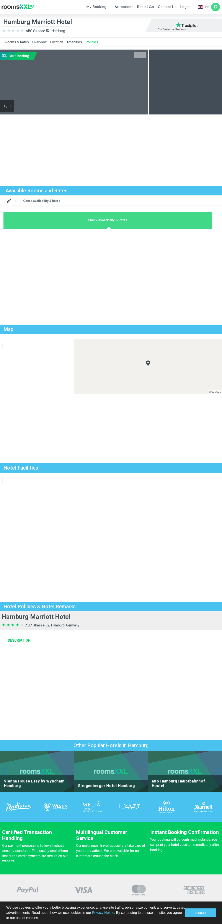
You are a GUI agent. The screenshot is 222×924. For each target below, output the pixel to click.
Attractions (124, 7)
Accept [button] (200, 912)
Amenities (74, 42)
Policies (91, 42)
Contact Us (167, 7)
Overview (39, 42)
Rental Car (146, 7)
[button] (40, 918)
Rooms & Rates (17, 42)
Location (56, 42)
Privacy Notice (103, 912)
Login (185, 7)
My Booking (96, 7)
